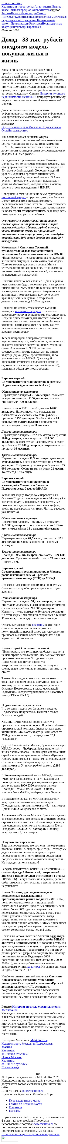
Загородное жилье (28, 10)
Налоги (16, 13)
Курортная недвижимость (31, 16)
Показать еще (10, 1067)
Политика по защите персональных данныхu (31, 1134)
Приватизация (20, 23)
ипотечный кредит (14, 197)
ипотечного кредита (28, 311)
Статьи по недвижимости (25, 1104)
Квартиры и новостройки (18, 6)
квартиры (38, 624)
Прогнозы (34, 26)
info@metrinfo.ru (32, 1090)
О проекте (15, 1107)
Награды (14, 1110)
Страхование (28, 20)
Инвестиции (29, 13)
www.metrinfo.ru (42, 1124)
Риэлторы (35, 23)
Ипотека (45, 10)
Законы (6, 13)
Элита (12, 10)
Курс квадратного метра (24, 1100)
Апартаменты (43, 6)
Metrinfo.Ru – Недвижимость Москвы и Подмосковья (27, 1042)
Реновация (21, 26)
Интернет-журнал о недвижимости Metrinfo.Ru (33, 95)
